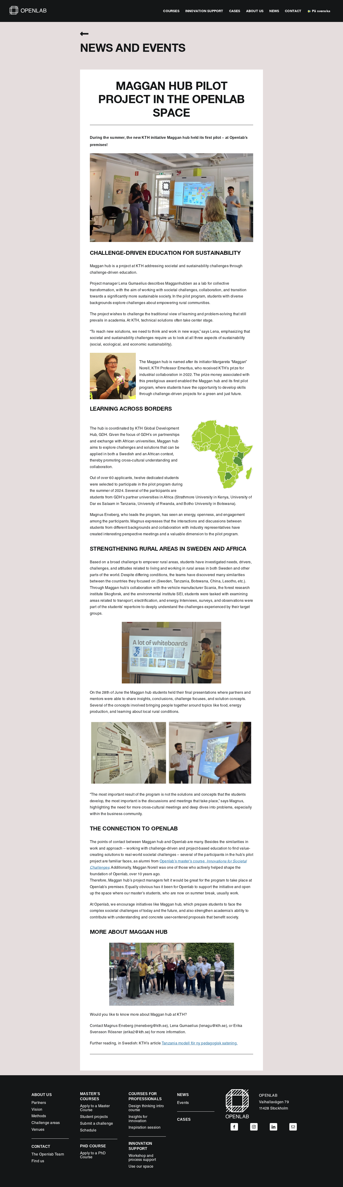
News (183, 1095)
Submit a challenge (96, 1124)
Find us (38, 1161)
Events (183, 1103)
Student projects (94, 1117)
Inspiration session (145, 1128)
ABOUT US (42, 1095)
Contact (41, 1146)
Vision (37, 1110)
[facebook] (234, 1127)
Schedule (88, 1131)
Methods (39, 1116)
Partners (39, 1103)
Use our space (141, 1167)
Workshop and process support (142, 1158)
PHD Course (93, 1146)
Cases (184, 1119)
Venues (38, 1130)
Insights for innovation (138, 1119)
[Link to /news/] (84, 34)
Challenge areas (46, 1123)
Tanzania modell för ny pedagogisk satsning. (200, 1044)
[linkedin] (273, 1127)
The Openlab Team (48, 1155)
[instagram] (254, 1127)
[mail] (293, 1127)
